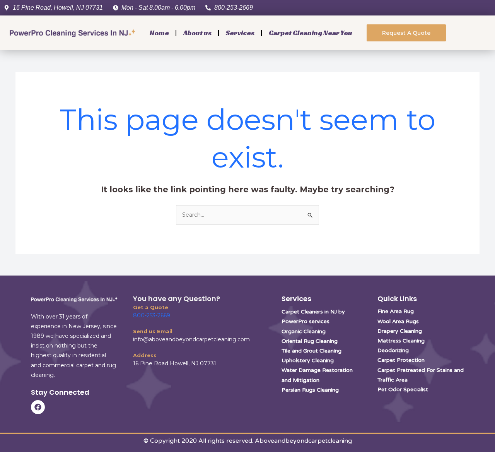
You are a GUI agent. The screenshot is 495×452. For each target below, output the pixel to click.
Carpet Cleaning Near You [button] (310, 32)
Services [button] (240, 32)
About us (197, 32)
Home (159, 32)
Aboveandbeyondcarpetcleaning (303, 441)
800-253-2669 (151, 315)
